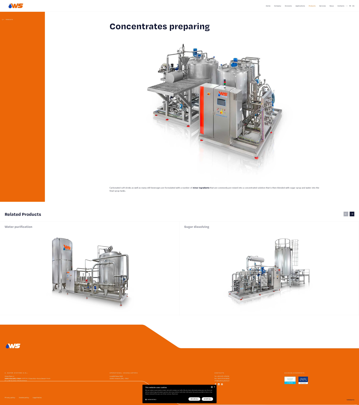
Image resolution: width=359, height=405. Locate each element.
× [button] (214, 387)
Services (322, 6)
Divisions (288, 6)
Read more (175, 394)
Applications (300, 6)
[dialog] (179, 394)
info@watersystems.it (221, 381)
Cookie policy (24, 397)
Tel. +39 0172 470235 (221, 376)
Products (312, 6)
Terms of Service (41, 378)
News (332, 6)
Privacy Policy (32, 378)
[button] (150, 399)
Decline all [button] (194, 399)
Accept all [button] (207, 399)
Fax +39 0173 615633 (221, 378)
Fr (350, 6)
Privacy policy (10, 397)
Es (353, 6)
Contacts (340, 6)
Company (277, 6)
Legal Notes (37, 397)
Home (268, 6)
